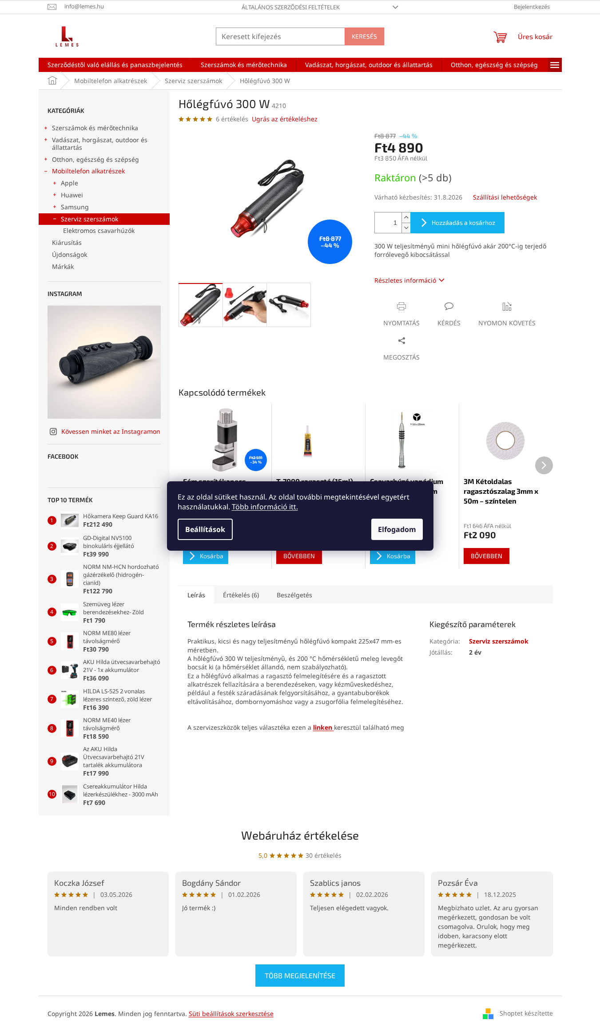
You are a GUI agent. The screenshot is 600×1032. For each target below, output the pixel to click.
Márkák (63, 266)
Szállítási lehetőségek (505, 197)
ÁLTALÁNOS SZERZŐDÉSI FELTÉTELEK (291, 7)
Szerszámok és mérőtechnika (95, 128)
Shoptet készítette (526, 1013)
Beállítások (205, 529)
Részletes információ (405, 280)
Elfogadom (397, 529)
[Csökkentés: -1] (405, 228)
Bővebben (299, 556)
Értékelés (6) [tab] (241, 595)
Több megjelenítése (300, 975)
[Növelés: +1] (405, 217)
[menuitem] (115, 65)
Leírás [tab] (196, 595)
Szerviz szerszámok (89, 219)
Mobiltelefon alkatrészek (88, 171)
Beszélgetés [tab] (294, 595)
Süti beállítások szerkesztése (231, 1013)
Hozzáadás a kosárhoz (463, 222)
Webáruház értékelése (300, 835)
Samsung (75, 207)
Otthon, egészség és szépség (95, 159)
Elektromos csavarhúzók (99, 230)
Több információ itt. (265, 507)
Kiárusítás (67, 242)
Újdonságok (69, 254)
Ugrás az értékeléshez (285, 119)
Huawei (72, 195)
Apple (69, 183)
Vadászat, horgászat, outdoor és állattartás (99, 144)
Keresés (364, 36)
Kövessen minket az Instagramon (110, 431)
